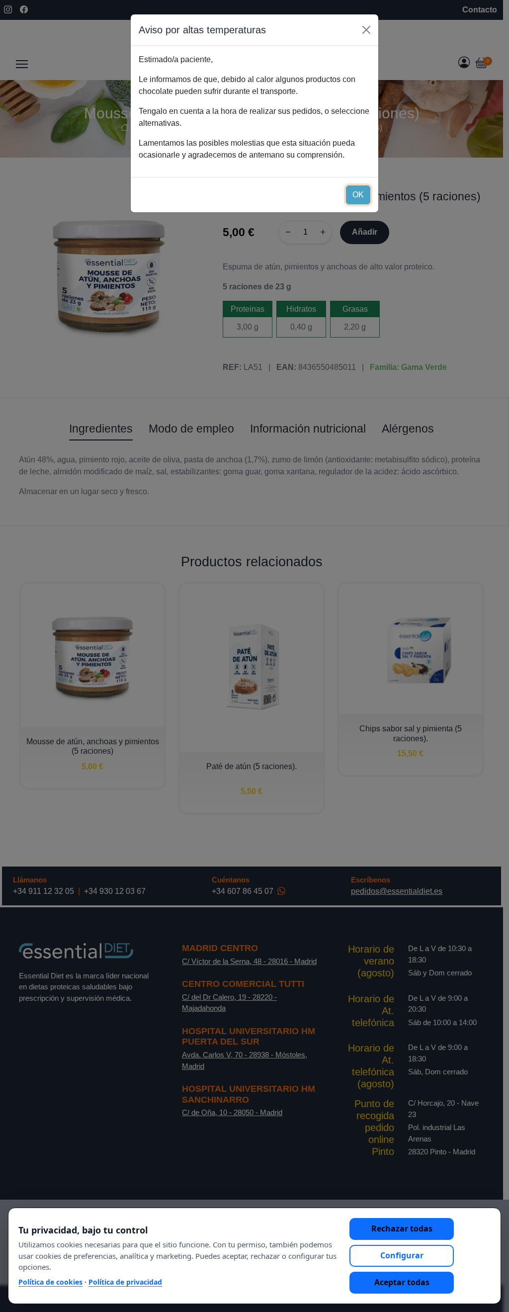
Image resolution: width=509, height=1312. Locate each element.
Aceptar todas (401, 1282)
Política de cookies (50, 1282)
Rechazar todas (401, 1228)
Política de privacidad (125, 1282)
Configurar (402, 1255)
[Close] (366, 30)
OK (358, 194)
